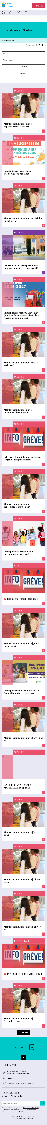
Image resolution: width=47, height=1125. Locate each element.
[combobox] (23, 53)
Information (21, 232)
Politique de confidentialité (31, 1108)
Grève (17, 566)
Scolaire (19, 91)
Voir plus (24, 1032)
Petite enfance (22, 941)
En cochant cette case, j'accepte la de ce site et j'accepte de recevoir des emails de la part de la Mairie (24, 1108)
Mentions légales (18, 1116)
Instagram (27, 1112)
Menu (36, 5)
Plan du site (31, 1116)
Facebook (16, 1112)
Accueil (4, 40)
